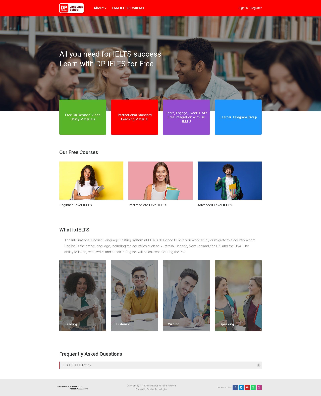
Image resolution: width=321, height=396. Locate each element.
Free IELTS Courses (128, 8)
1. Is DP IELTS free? (76, 365)
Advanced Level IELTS (215, 205)
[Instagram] (259, 387)
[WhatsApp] (253, 387)
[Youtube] (247, 387)
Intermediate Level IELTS (147, 205)
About (99, 8)
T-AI (201, 113)
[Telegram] (241, 387)
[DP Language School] (71, 8)
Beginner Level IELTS (75, 205)
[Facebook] (235, 387)
